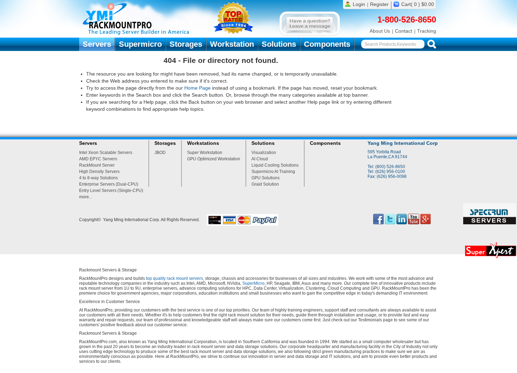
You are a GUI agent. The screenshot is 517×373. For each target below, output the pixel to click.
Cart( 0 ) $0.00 (417, 4)
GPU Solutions (265, 177)
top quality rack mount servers (174, 278)
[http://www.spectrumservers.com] (490, 222)
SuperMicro (253, 283)
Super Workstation (204, 152)
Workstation (232, 44)
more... (85, 196)
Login (359, 4)
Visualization (263, 152)
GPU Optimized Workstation (213, 158)
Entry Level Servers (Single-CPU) (111, 190)
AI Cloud (259, 158)
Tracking (426, 31)
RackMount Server (97, 165)
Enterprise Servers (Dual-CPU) (108, 184)
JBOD (160, 152)
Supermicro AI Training (273, 171)
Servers (97, 44)
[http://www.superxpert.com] (490, 259)
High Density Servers (99, 171)
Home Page (197, 88)
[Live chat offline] (310, 34)
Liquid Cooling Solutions (275, 165)
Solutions (279, 44)
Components (327, 44)
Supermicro (140, 44)
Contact (403, 31)
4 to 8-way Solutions (98, 177)
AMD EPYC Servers (98, 158)
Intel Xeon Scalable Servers (105, 152)
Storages (186, 44)
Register (379, 4)
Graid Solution (265, 184)
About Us (380, 31)
